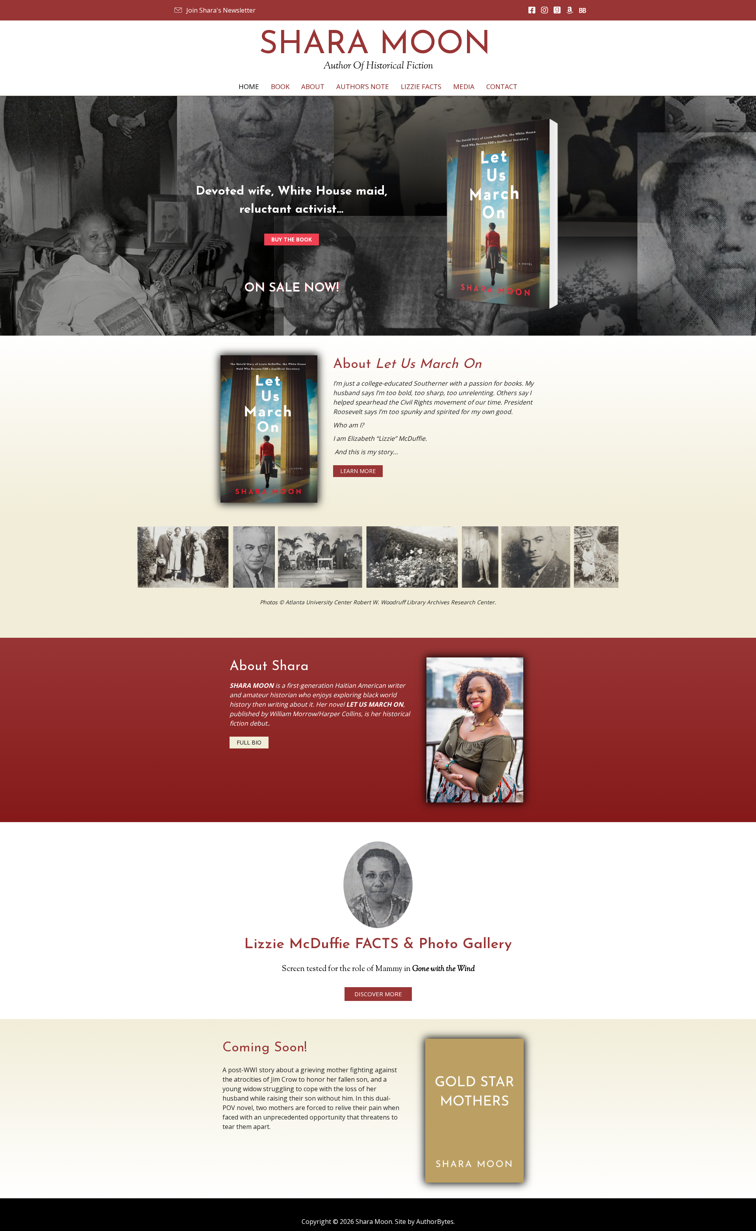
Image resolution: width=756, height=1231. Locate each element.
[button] (214, 10)
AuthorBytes (435, 1221)
